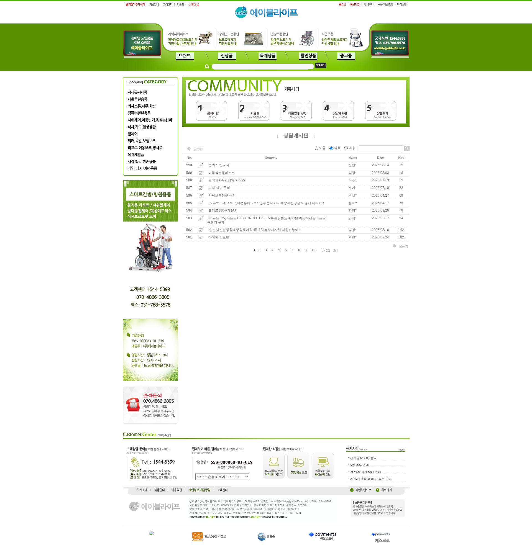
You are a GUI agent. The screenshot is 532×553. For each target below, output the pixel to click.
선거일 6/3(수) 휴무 (363, 458)
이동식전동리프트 (221, 173)
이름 (322, 148)
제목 (337, 148)
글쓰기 (198, 149)
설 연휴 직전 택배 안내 (365, 472)
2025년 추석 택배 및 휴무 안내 (371, 478)
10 (313, 250)
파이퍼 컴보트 (218, 238)
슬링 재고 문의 (219, 188)
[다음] (326, 250)
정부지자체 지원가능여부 (283, 230)
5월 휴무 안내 (359, 465)
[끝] (334, 250)
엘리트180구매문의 (222, 211)
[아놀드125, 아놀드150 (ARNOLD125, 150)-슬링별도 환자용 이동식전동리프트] (267, 218)
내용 (352, 148)
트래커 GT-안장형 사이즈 (226, 180)
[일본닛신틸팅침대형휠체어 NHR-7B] (236, 230)
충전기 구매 (216, 222)
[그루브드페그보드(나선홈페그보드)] (235, 203)
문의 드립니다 (218, 165)
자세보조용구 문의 (222, 195)
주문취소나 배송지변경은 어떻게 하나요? (293, 203)
